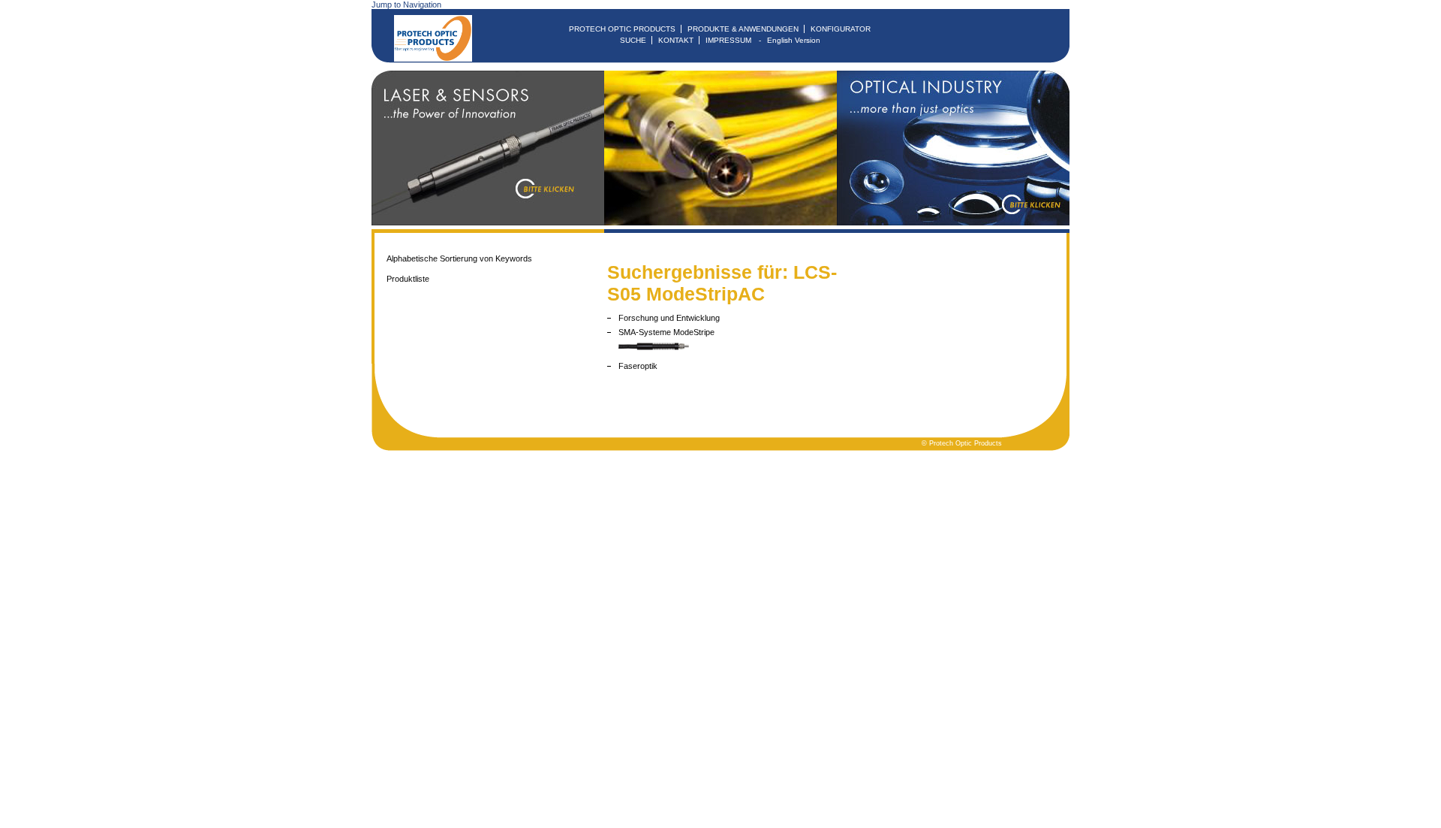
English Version (793, 40)
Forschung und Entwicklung (669, 317)
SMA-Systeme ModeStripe (666, 332)
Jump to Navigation (406, 4)
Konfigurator (841, 29)
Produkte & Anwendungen (743, 29)
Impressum (728, 40)
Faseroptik (637, 365)
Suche (633, 40)
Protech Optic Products (622, 29)
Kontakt (675, 40)
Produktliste (408, 278)
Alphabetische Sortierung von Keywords (459, 258)
